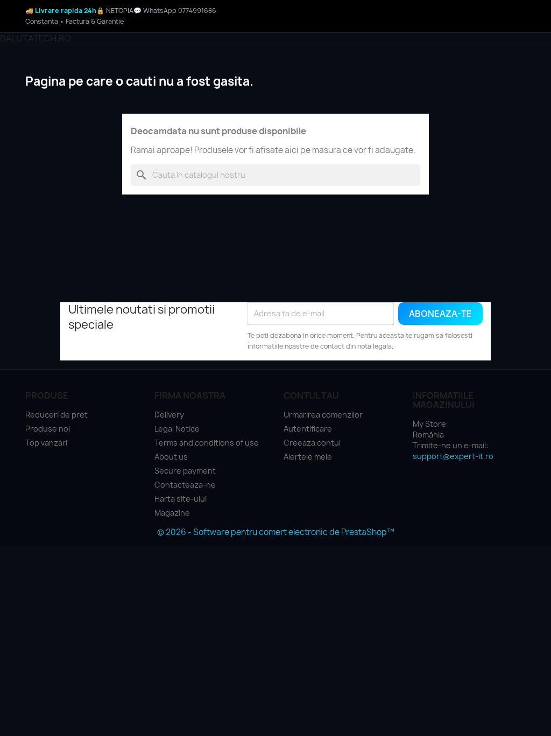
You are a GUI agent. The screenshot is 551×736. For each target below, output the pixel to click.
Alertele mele (308, 457)
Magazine (172, 513)
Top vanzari (46, 443)
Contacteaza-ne (185, 485)
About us (171, 457)
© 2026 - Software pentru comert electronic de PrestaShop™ (275, 532)
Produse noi (47, 428)
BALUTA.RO (35, 38)
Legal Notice (177, 428)
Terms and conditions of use (206, 443)
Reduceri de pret (56, 414)
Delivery (169, 414)
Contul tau (311, 395)
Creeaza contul (312, 443)
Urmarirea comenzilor (323, 414)
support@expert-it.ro (453, 456)
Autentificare (308, 428)
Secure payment (185, 471)
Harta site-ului (180, 499)
